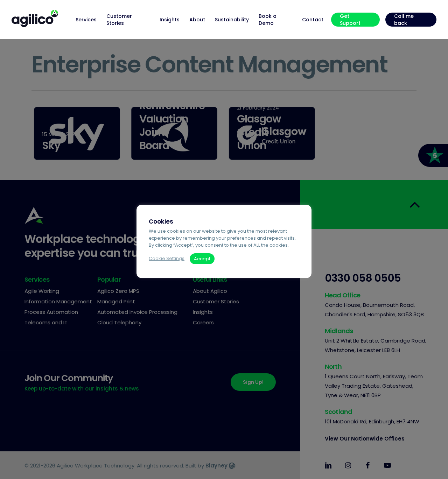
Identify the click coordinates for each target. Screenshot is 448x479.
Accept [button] (202, 258)
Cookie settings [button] (166, 258)
